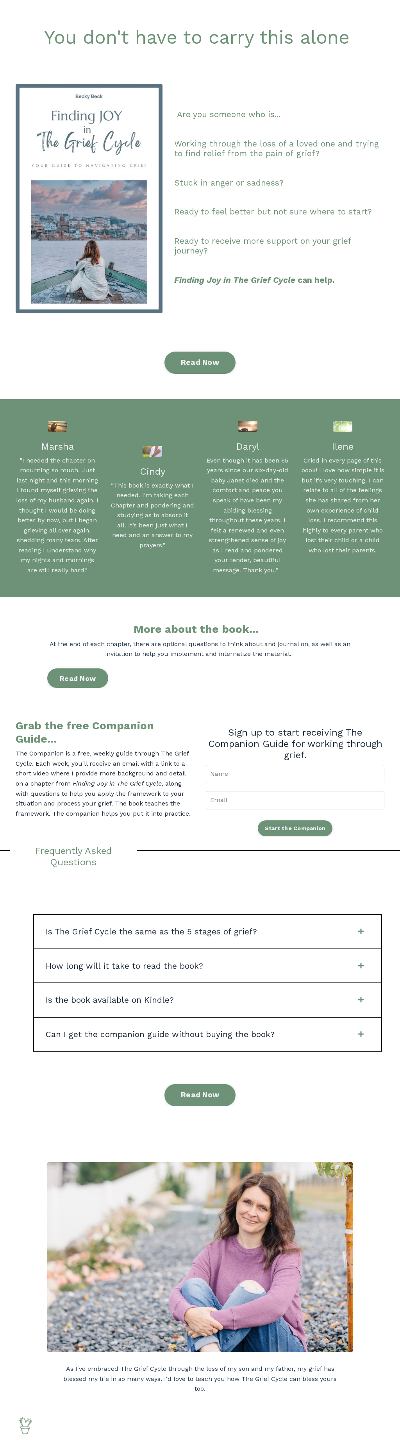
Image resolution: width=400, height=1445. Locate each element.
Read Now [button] (200, 362)
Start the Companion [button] (295, 828)
